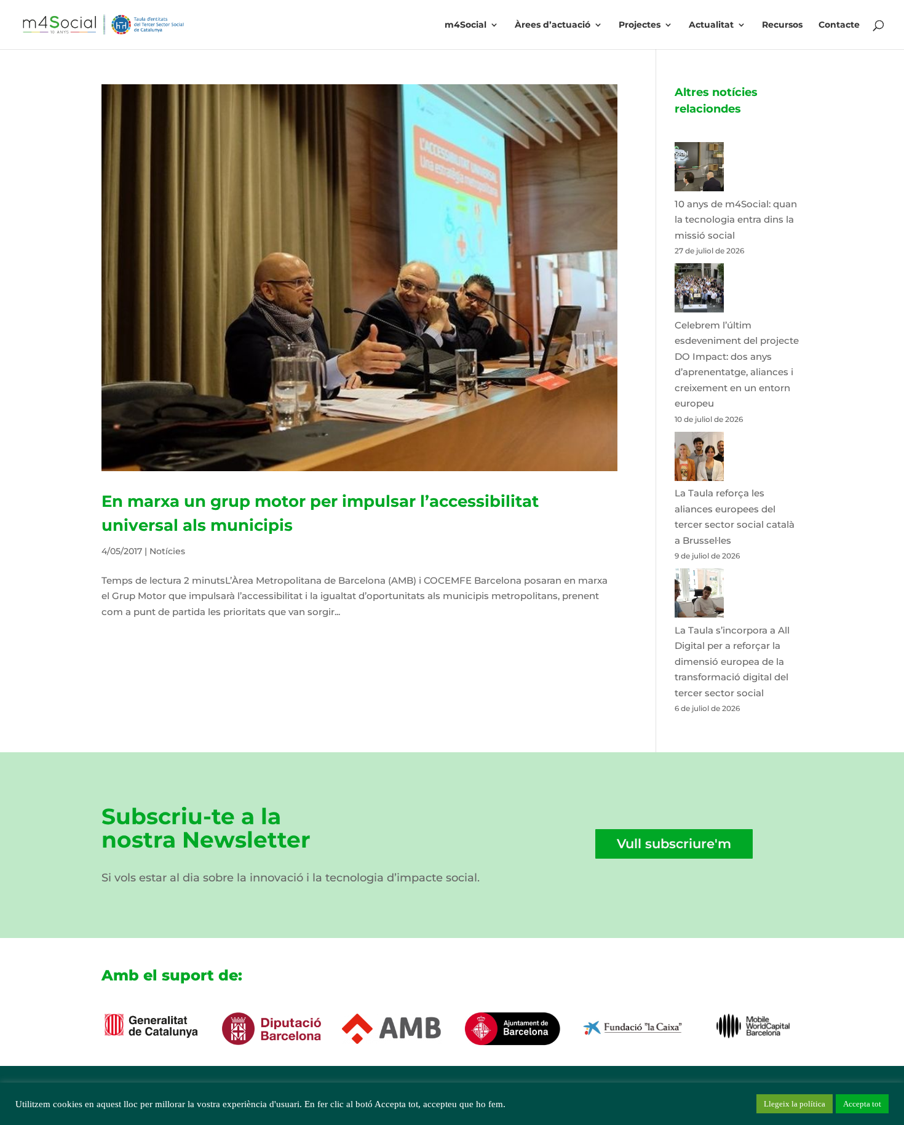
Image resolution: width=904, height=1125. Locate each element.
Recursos (782, 25)
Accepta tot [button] (862, 1103)
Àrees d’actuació (552, 25)
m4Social (465, 25)
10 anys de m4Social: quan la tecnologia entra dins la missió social (736, 219)
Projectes (639, 25)
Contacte (839, 25)
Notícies (167, 551)
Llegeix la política (794, 1103)
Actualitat (711, 25)
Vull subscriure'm (674, 843)
